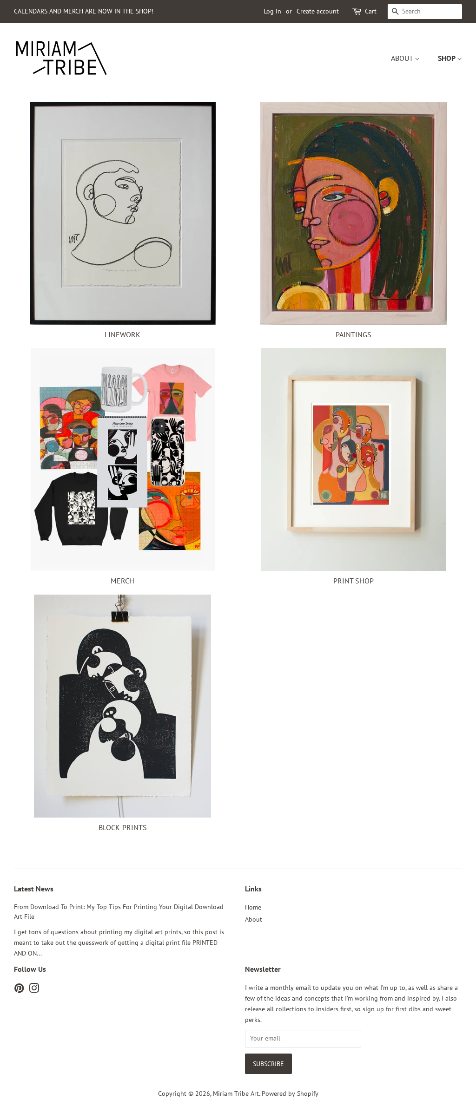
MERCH (122, 580)
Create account (318, 11)
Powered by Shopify (290, 1093)
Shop (447, 58)
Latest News (33, 888)
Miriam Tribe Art (236, 1093)
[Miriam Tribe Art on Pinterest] (19, 990)
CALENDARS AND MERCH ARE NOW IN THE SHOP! (83, 11)
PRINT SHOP (353, 580)
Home (253, 907)
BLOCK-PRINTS (123, 827)
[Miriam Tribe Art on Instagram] (34, 990)
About (403, 58)
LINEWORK (122, 334)
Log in (272, 11)
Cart (371, 11)
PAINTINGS (353, 334)
